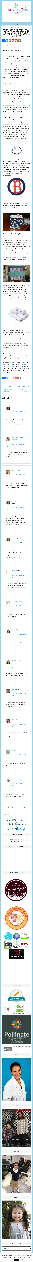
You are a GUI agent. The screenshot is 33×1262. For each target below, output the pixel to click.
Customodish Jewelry (16, 839)
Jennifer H (15, 601)
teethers (18, 105)
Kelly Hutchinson (17, 720)
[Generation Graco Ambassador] (8, 939)
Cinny (14, 750)
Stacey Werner (16, 660)
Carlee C (14, 470)
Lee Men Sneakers (16, 841)
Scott (14, 689)
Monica (14, 570)
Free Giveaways (25, 1046)
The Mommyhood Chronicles (16, 12)
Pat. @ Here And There (19, 501)
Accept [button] (16, 1259)
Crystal (14, 630)
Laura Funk (15, 779)
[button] (16, 24)
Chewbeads (24, 203)
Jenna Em (15, 407)
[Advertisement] (16, 971)
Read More (22, 1259)
